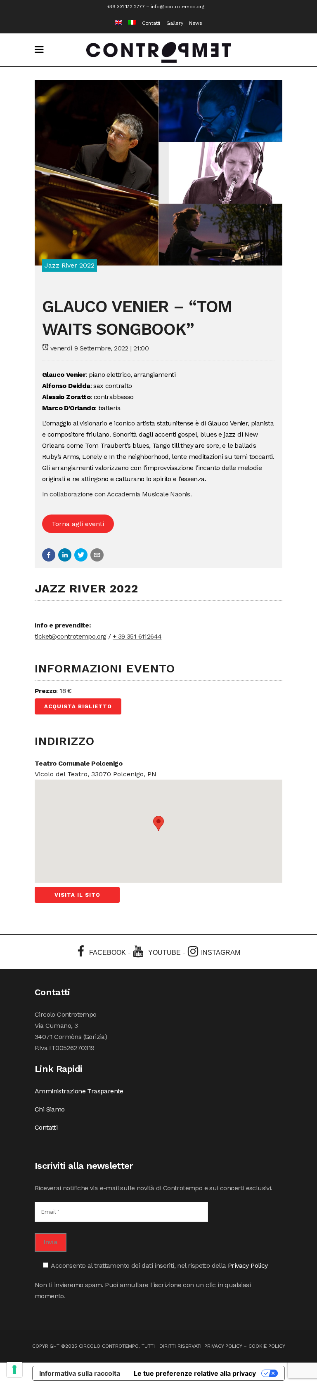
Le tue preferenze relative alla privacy (195, 1373)
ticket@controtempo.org (70, 636)
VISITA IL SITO (77, 895)
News (195, 23)
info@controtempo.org (177, 6)
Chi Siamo (50, 1109)
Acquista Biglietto (78, 706)
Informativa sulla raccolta (79, 1373)
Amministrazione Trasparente (79, 1091)
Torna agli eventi (78, 524)
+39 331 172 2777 (126, 6)
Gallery (174, 23)
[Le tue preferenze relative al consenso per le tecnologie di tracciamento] (14, 1369)
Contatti (151, 23)
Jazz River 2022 (70, 265)
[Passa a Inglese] (115, 23)
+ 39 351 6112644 (137, 636)
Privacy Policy (248, 1265)
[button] (48, 555)
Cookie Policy (266, 1346)
